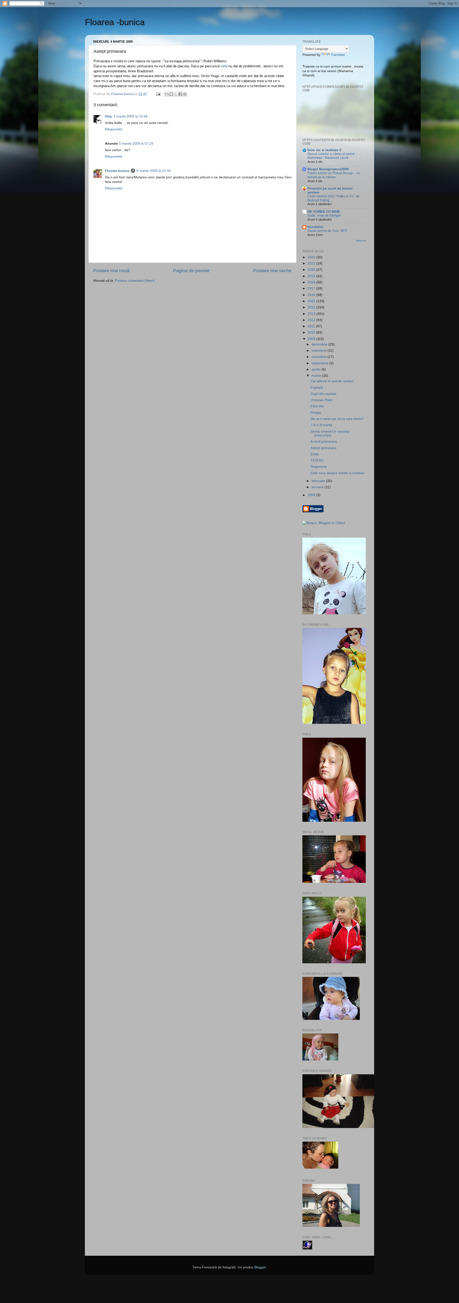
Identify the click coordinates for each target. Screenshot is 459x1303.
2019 (312, 276)
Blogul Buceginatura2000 (328, 169)
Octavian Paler (322, 400)
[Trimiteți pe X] (175, 94)
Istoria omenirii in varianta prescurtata (330, 433)
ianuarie (318, 487)
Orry (108, 116)
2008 (312, 495)
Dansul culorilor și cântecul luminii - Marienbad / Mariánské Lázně (331, 156)
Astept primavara (323, 448)
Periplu (316, 412)
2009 (312, 339)
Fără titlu (317, 406)
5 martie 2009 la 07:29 (136, 143)
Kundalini (315, 227)
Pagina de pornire (191, 270)
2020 (312, 269)
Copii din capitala (323, 394)
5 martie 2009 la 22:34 (154, 171)
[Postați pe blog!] (171, 94)
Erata (315, 454)
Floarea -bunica (115, 22)
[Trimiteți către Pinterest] (184, 94)
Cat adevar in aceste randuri (332, 381)
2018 (312, 282)
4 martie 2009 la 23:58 (130, 116)
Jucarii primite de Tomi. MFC (327, 231)
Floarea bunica (117, 171)
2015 (312, 301)
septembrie (320, 363)
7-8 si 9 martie (321, 425)
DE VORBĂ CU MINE (323, 211)
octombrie (319, 357)
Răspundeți (113, 129)
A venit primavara (324, 441)
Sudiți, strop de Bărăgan (324, 215)
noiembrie (319, 350)
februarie (318, 481)
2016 (312, 295)
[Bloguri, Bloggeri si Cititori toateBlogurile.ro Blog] (323, 523)
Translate (338, 55)
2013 (312, 314)
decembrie (319, 344)
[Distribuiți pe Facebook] (180, 94)
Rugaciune (319, 466)
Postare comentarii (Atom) (135, 280)
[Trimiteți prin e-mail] (166, 94)
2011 (312, 326)
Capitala (317, 387)
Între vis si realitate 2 (324, 150)
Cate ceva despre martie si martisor (338, 473)
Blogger (260, 1267)
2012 (312, 320)
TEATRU (317, 460)
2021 (312, 263)
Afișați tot (360, 240)
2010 (312, 332)
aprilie (316, 369)
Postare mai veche (272, 270)
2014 (312, 307)
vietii (223, 66)
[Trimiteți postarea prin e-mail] (157, 94)
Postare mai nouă (111, 270)
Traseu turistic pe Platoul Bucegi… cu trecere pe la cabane (333, 175)
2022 (312, 257)
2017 (312, 288)
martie (316, 375)
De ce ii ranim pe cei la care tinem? (337, 419)
